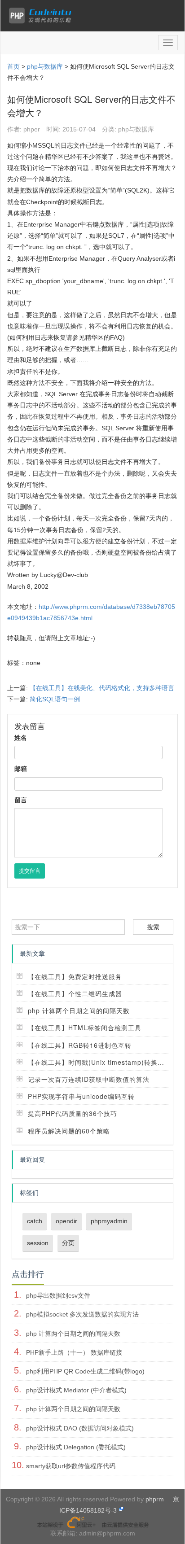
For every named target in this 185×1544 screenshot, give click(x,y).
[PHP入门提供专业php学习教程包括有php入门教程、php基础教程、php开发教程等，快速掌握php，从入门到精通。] (42, 16)
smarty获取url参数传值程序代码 (70, 1466)
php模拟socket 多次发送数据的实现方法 (82, 1314)
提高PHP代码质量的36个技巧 (72, 1113)
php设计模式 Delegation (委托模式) (76, 1447)
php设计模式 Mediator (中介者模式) (76, 1390)
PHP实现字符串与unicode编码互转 (81, 1096)
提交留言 (29, 871)
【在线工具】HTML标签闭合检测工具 (84, 1027)
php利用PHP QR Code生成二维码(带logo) (85, 1371)
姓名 (20, 737)
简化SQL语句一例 (55, 699)
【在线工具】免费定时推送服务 (75, 976)
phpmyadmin (109, 1221)
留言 (20, 800)
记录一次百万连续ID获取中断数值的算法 (89, 1079)
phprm (154, 1499)
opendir (66, 1221)
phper (31, 129)
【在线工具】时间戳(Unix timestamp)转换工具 (99, 1062)
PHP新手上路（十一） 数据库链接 (74, 1352)
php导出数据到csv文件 (58, 1295)
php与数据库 (45, 66)
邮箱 (20, 768)
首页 (13, 66)
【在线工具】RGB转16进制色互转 (80, 1045)
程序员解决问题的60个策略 (69, 1130)
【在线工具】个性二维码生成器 (75, 993)
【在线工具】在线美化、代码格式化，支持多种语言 (102, 687)
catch (34, 1221)
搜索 (153, 927)
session (37, 1243)
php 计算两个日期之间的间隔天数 (79, 1010)
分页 (68, 1243)
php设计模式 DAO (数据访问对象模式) (80, 1428)
